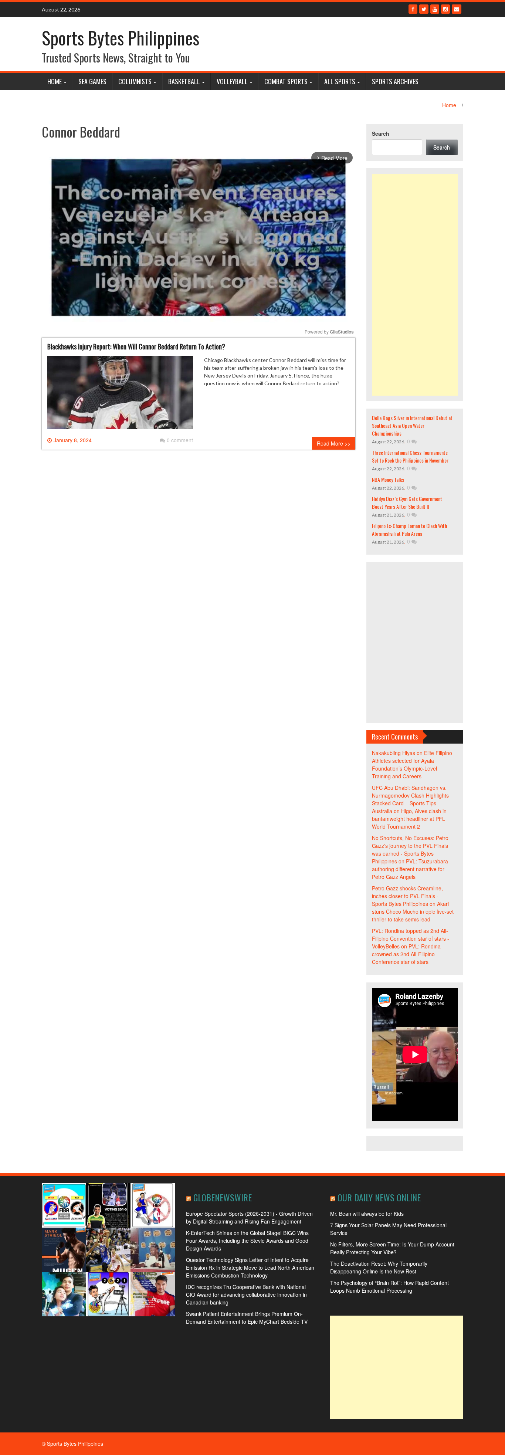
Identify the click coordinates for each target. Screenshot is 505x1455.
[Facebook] (413, 9)
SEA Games (92, 81)
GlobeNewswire (222, 1197)
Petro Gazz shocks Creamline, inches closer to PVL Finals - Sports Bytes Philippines (407, 895)
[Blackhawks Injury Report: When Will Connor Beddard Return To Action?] (120, 395)
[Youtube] (434, 9)
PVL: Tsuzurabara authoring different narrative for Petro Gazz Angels (410, 868)
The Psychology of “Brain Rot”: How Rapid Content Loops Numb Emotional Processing (389, 1286)
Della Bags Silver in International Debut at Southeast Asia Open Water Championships (412, 425)
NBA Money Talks (388, 479)
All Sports (339, 81)
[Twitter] (423, 9)
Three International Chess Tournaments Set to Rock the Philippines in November (410, 456)
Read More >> (333, 443)
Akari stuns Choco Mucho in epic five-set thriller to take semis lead (413, 911)
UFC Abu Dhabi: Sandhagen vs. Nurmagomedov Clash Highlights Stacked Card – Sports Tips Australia (410, 799)
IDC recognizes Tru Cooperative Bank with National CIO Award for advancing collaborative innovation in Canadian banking (246, 1294)
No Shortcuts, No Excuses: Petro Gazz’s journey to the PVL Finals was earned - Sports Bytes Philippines (410, 849)
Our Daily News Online (379, 1197)
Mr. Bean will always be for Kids (367, 1213)
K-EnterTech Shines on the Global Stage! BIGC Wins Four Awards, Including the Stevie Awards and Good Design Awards (247, 1240)
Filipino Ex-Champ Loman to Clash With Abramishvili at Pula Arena (409, 529)
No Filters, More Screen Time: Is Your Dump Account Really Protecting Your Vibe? (392, 1248)
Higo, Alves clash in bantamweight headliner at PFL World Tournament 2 (409, 818)
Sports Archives (395, 81)
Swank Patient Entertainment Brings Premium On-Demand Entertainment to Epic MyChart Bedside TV (247, 1317)
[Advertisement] (415, 285)
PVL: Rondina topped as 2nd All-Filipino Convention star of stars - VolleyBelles (410, 938)
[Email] (456, 9)
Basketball (184, 81)
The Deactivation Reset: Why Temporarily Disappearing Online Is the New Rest (378, 1267)
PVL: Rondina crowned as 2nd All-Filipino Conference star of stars (406, 954)
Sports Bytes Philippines (120, 37)
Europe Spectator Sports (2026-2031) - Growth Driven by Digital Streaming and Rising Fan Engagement (249, 1217)
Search (380, 133)
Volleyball (232, 81)
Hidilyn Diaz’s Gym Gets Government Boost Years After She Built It (407, 502)
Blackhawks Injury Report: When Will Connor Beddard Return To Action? (136, 346)
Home (54, 81)
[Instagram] (445, 9)
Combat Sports (286, 81)
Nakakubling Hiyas (393, 753)
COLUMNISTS (135, 81)
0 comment (180, 440)
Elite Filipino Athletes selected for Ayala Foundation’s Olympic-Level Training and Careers (412, 764)
